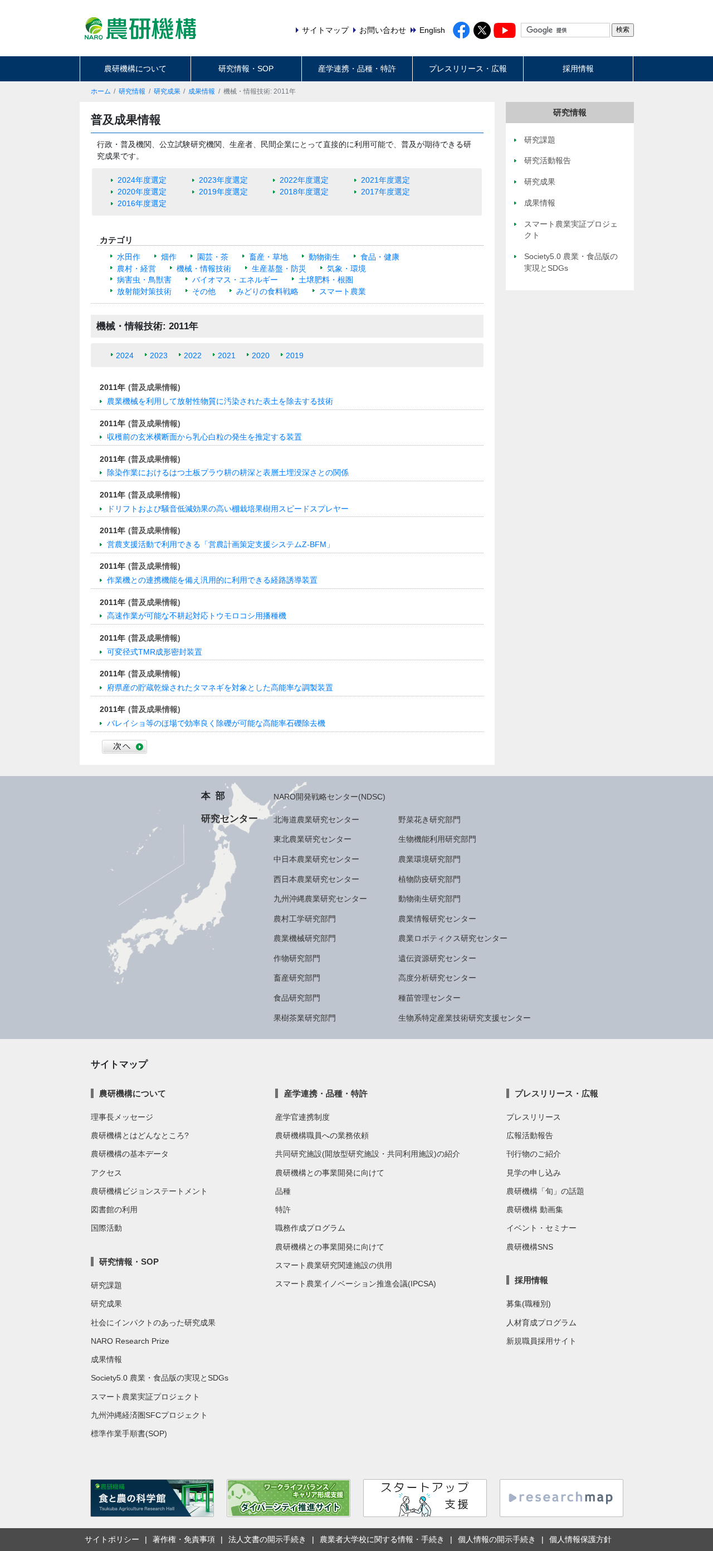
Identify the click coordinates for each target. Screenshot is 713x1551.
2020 (261, 355)
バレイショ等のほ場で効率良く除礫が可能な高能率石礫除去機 (216, 723)
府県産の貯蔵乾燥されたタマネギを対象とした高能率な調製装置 (220, 687)
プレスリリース (533, 1117)
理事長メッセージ (122, 1117)
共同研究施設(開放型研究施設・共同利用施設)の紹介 (367, 1153)
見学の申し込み (533, 1172)
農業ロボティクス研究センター (452, 938)
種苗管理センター (429, 997)
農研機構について (135, 68)
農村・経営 (136, 268)
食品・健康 (379, 256)
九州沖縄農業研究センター (320, 898)
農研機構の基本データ (130, 1153)
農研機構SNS (529, 1246)
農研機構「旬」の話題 (545, 1191)
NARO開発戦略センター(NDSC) (329, 796)
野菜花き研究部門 (429, 819)
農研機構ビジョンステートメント (149, 1191)
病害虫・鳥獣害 (144, 279)
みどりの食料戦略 (267, 291)
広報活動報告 (529, 1135)
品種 (283, 1191)
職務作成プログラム (310, 1227)
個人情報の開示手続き (497, 1539)
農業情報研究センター (437, 918)
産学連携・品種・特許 (357, 68)
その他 (204, 291)
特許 (283, 1209)
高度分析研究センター (437, 977)
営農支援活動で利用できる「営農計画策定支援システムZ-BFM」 (220, 544)
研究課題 (106, 1285)
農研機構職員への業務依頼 (322, 1135)
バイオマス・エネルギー (235, 279)
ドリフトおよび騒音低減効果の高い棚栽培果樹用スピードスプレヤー (228, 508)
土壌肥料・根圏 (326, 279)
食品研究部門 (297, 997)
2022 (193, 355)
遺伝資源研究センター (437, 958)
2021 (227, 355)
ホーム (101, 91)
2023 (159, 355)
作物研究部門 (297, 958)
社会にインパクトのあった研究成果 (153, 1322)
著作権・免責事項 (184, 1539)
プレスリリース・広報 (468, 68)
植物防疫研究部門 (429, 879)
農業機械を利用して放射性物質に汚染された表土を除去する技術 (220, 401)
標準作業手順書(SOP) (129, 1433)
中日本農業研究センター (316, 859)
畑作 (169, 256)
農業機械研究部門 (305, 938)
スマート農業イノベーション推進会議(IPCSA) (355, 1283)
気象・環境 (346, 268)
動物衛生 (324, 256)
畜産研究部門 (297, 977)
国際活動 (106, 1227)
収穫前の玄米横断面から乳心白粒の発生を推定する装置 (204, 436)
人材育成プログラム (541, 1322)
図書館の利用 (114, 1209)
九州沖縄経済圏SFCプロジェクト (149, 1415)
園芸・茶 (212, 256)
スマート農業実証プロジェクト (145, 1396)
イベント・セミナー (541, 1227)
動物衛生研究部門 (429, 898)
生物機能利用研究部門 (437, 839)
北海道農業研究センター (316, 819)
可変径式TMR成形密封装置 (154, 651)
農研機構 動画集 (534, 1209)
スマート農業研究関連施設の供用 (333, 1265)
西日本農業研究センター (316, 879)
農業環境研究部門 (429, 859)
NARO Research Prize (130, 1341)
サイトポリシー (112, 1539)
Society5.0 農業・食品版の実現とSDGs (159, 1377)
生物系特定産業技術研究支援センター (464, 1017)
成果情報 (201, 91)
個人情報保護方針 (580, 1539)
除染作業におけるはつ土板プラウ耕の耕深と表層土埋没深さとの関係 (228, 472)
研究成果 (167, 91)
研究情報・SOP (246, 68)
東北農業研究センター (312, 839)
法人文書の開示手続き (267, 1539)
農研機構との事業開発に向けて (329, 1172)
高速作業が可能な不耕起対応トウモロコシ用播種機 (196, 615)
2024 (125, 355)
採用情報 (578, 68)
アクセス (106, 1172)
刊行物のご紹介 (533, 1153)
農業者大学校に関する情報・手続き (382, 1539)
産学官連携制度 (302, 1117)
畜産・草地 (268, 256)
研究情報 (132, 91)
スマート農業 (342, 291)
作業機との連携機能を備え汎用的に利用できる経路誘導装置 (212, 579)
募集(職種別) (528, 1303)
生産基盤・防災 (279, 268)
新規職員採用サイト (541, 1341)
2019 (295, 355)
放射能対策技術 (144, 291)
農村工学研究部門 (305, 918)
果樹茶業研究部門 (305, 1017)
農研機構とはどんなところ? (140, 1135)
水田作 (128, 256)
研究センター (229, 818)
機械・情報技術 (204, 268)
